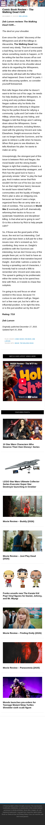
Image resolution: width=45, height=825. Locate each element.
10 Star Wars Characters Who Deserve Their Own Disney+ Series (21, 445)
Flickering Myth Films (27, 776)
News (27, 730)
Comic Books (19, 339)
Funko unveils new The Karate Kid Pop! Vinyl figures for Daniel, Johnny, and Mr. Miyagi (22, 596)
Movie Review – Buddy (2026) (18, 521)
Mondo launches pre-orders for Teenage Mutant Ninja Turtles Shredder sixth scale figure (19, 705)
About (27, 780)
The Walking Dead (27, 343)
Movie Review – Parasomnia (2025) (21, 668)
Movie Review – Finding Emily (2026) (22, 633)
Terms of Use (12, 814)
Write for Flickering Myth (27, 791)
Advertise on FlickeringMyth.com (27, 787)
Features (27, 738)
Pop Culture (27, 753)
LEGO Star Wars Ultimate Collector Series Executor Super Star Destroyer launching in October (21, 484)
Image (17, 343)
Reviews (28, 339)
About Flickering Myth (27, 783)
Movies (27, 756)
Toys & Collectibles (27, 772)
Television (27, 760)
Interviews (27, 745)
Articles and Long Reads (27, 741)
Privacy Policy (23, 814)
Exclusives (27, 749)
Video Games (27, 768)
